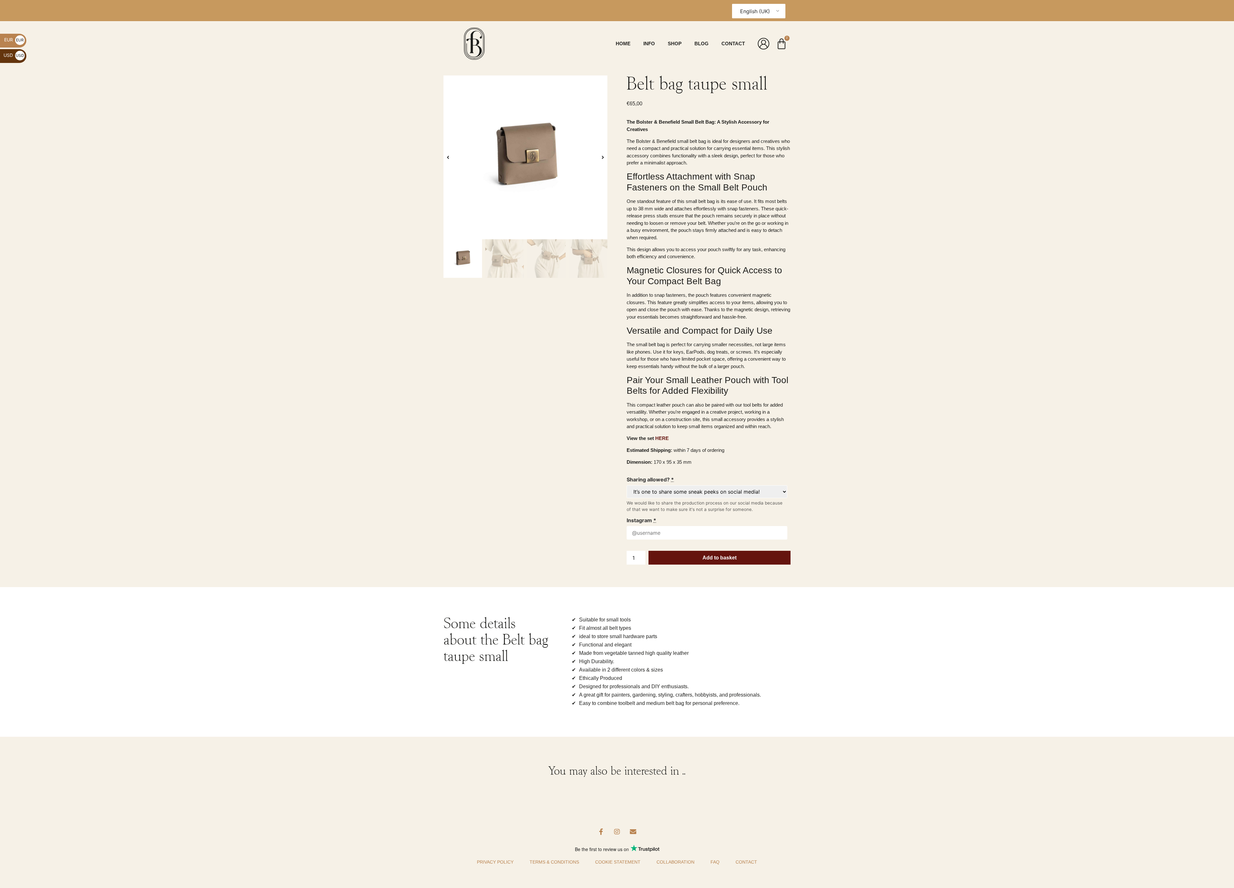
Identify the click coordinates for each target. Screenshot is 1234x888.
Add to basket (719, 557)
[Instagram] (617, 831)
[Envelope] (633, 831)
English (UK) (755, 11)
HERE (662, 438)
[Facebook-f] (601, 831)
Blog (701, 43)
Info (649, 43)
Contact (733, 43)
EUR (14, 39)
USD (14, 55)
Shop (675, 43)
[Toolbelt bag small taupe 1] (525, 157)
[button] (448, 157)
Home (623, 43)
